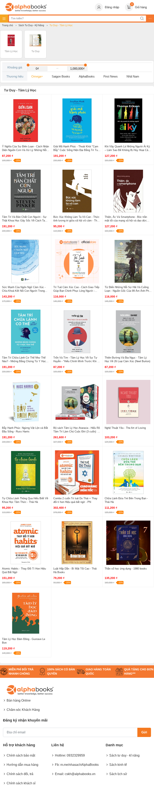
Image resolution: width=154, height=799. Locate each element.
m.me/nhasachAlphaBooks (79, 764)
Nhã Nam (133, 76)
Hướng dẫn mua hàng (22, 764)
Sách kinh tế (118, 764)
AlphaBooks (87, 76)
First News (110, 76)
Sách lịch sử (118, 774)
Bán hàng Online (19, 700)
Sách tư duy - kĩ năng (124, 755)
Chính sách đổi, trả (20, 774)
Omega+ (37, 76)
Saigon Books (61, 76)
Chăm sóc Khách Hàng (23, 709)
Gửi (144, 732)
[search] (142, 19)
